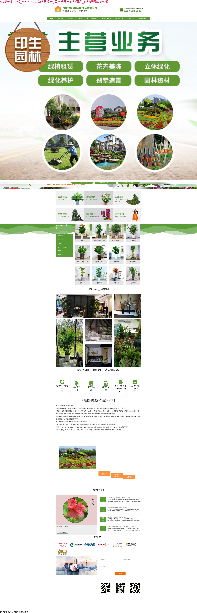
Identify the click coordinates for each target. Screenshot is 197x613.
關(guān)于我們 (119, 18)
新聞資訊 (131, 18)
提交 (120, 573)
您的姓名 (103, 556)
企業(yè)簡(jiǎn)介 (104, 473)
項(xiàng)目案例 (106, 18)
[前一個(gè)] (1, 185)
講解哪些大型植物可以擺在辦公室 (117, 517)
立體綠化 (79, 18)
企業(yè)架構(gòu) (117, 475)
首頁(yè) (50, 18)
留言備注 (103, 563)
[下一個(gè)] (195, 185)
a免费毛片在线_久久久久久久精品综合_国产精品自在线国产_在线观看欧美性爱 (54, 2)
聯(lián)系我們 (142, 18)
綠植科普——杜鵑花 (62, 526)
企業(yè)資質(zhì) (129, 476)
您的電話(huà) (126, 556)
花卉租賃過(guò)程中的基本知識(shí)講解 (119, 498)
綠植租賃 (60, 18)
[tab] (64, 236)
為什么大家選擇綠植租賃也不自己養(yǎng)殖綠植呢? (122, 527)
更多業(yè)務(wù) (92, 18)
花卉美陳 (70, 18)
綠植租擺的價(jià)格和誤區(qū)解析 (117, 507)
